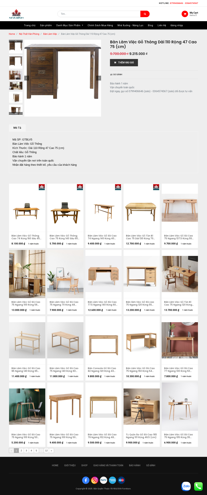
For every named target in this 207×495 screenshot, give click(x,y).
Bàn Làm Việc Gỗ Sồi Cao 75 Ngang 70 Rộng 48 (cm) (64, 303)
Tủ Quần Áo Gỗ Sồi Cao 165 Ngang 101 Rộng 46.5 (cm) (141, 436)
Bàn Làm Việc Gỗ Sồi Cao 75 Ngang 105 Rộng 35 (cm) (178, 436)
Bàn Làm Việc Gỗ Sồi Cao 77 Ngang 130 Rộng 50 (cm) (178, 369)
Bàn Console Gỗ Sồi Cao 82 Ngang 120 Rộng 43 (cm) (102, 369)
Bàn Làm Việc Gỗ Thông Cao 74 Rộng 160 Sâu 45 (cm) (25, 237)
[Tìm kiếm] (145, 14)
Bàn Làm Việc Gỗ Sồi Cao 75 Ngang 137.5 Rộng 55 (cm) (178, 237)
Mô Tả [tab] (17, 127)
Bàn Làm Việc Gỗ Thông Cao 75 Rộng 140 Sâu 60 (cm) (64, 237)
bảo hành (134, 465)
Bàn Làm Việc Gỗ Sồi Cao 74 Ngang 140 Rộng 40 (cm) (102, 237)
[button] (26, 78)
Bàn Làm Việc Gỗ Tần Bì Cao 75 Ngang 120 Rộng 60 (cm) (178, 303)
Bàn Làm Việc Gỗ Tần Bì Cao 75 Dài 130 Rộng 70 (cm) (139, 237)
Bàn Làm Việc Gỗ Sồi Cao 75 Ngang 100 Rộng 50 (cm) (64, 436)
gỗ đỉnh (150, 465)
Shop (84, 465)
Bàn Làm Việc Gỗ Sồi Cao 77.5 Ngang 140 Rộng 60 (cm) (102, 303)
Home (12, 34)
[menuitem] (30, 25)
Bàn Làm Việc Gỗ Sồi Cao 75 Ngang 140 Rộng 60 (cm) (64, 369)
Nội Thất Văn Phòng (29, 34)
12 (46, 450)
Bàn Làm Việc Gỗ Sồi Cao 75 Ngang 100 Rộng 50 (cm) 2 (25, 436)
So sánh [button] (117, 74)
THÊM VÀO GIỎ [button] (125, 62)
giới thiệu (70, 465)
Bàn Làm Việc (50, 34)
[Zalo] (186, 486)
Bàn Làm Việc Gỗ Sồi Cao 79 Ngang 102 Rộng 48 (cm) (102, 436)
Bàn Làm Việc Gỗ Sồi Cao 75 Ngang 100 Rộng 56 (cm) (25, 303)
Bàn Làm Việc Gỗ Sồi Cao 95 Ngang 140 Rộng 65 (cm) (25, 369)
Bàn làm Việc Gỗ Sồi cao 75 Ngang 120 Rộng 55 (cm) (140, 303)
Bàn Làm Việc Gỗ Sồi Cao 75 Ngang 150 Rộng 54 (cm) (140, 369)
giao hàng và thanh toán (108, 465)
